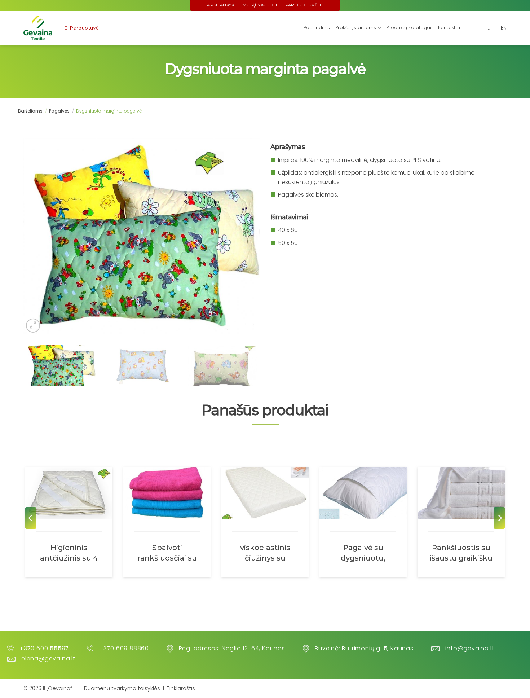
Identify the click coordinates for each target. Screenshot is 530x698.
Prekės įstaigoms (355, 28)
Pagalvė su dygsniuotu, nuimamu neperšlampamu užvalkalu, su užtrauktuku (363, 552)
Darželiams (30, 111)
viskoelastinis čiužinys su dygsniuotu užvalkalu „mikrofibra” (265, 552)
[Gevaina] (38, 28)
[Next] (499, 518)
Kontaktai (449, 28)
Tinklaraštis (181, 688)
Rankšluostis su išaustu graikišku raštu (461, 552)
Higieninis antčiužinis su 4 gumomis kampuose (69, 552)
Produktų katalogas (409, 28)
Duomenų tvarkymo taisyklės (122, 688)
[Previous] (30, 518)
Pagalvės (59, 111)
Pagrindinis (317, 28)
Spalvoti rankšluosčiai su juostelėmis (167, 552)
